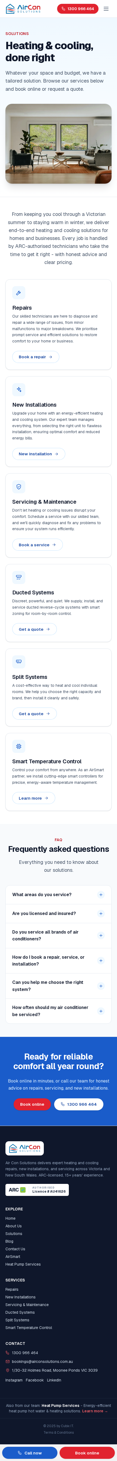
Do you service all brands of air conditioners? (45, 935)
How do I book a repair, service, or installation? (48, 960)
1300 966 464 (80, 8)
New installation (35, 453)
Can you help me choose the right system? (47, 985)
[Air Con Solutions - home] (23, 8)
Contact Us (15, 1248)
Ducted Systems (20, 1312)
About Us (13, 1226)
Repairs (12, 1289)
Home (10, 1218)
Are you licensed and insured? (44, 913)
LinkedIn (54, 1380)
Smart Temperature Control (28, 1327)
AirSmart (12, 1256)
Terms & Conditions (59, 1432)
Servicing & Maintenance (27, 1304)
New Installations (20, 1297)
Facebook (35, 1380)
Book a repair (32, 356)
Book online (32, 1104)
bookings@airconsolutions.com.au (42, 1361)
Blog (9, 1241)
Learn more (30, 798)
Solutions (13, 1233)
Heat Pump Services (23, 1264)
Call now (33, 1453)
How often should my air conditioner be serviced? (50, 1011)
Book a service (34, 544)
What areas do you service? (42, 894)
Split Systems (17, 1320)
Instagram (14, 1380)
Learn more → (95, 1411)
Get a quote (31, 629)
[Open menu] (106, 8)
